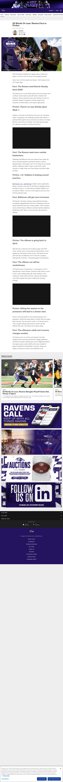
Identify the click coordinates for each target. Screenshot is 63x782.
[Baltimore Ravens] (31, 531)
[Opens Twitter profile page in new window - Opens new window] (22, 34)
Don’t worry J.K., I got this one (22, 184)
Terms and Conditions (31, 544)
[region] (31, 774)
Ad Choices (31, 551)
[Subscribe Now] (31, 415)
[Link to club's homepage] (3, 10)
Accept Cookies (42, 778)
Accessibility (31, 541)
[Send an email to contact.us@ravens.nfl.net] (24, 34)
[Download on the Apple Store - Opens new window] (26, 524)
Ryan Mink (21, 30)
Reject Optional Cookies (54, 778)
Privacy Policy (31, 539)
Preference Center (31, 559)
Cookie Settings (31, 556)
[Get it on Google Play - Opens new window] (36, 525)
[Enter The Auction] (31, 468)
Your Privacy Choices (31, 554)
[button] (31, 138)
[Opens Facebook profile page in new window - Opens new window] (20, 34)
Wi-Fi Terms (31, 546)
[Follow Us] (31, 494)
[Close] (60, 768)
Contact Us (31, 549)
